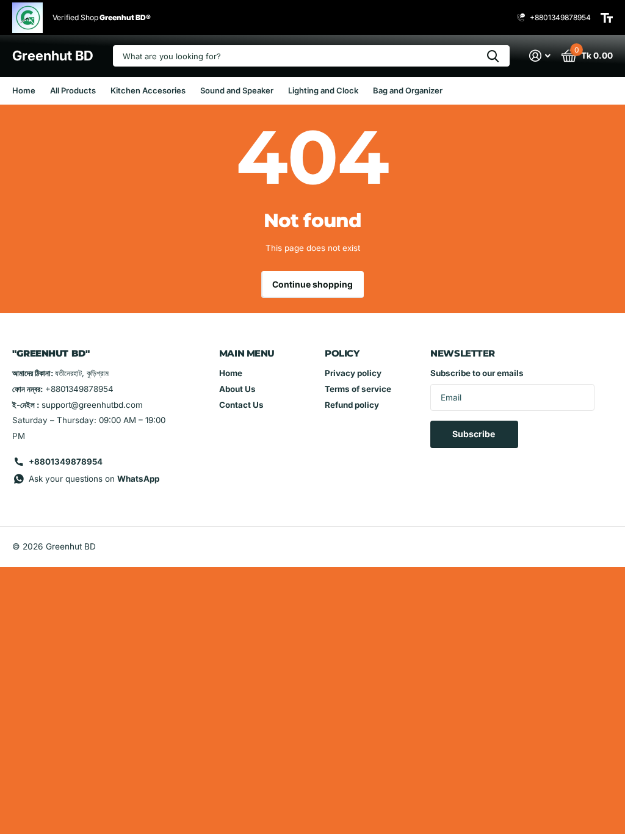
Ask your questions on (94, 479)
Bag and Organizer (408, 90)
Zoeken (493, 56)
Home (23, 90)
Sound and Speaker (236, 90)
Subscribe (474, 434)
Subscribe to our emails (477, 373)
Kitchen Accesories (148, 90)
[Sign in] (540, 56)
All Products (73, 90)
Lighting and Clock (323, 90)
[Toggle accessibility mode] (607, 17)
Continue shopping (312, 284)
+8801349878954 (66, 461)
